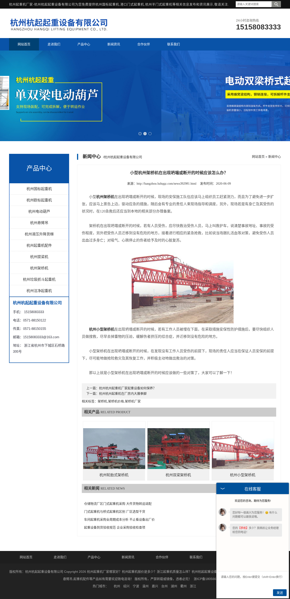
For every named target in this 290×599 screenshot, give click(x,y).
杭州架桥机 (39, 268)
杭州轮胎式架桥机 (113, 475)
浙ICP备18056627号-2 (210, 579)
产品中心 (94, 557)
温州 (145, 586)
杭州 (117, 586)
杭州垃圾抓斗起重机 (39, 279)
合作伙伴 (162, 557)
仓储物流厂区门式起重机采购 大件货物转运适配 (118, 503)
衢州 (183, 586)
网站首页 (258, 156)
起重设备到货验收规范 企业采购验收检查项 (114, 527)
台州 (164, 586)
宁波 (136, 586)
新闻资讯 (128, 557)
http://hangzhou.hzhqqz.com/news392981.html (166, 183)
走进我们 (60, 557)
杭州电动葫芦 (39, 211)
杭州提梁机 (39, 257)
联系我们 (196, 557)
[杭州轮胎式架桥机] (114, 452)
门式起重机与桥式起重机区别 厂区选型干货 (114, 511)
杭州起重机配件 (39, 245)
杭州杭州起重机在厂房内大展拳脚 (123, 393)
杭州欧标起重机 (39, 200)
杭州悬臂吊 (39, 223)
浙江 (193, 586)
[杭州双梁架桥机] (178, 452)
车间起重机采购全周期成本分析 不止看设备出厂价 (119, 519)
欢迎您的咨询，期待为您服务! (253, 500)
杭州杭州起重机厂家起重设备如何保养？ (127, 388)
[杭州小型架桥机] (243, 452)
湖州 (174, 586)
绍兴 (126, 586)
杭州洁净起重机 (39, 291)
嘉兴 (155, 586)
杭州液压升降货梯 (39, 234)
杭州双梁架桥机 (178, 475)
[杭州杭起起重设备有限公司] (60, 32)
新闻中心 (274, 156)
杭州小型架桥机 (242, 475)
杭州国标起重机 (107, 4)
